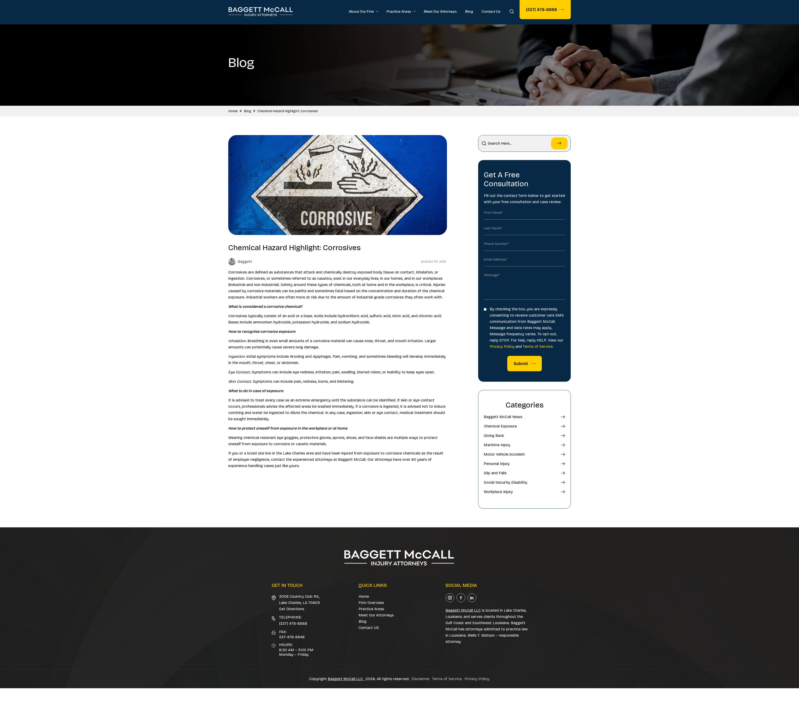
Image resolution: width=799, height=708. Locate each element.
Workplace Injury (498, 491)
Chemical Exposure (500, 426)
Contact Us (490, 11)
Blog (469, 11)
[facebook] (461, 597)
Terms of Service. (447, 679)
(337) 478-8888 (541, 9)
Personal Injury (497, 463)
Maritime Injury (497, 445)
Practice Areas (399, 11)
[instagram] (449, 597)
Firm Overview (371, 602)
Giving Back (494, 435)
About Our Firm (361, 11)
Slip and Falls (495, 473)
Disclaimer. (420, 679)
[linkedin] (472, 597)
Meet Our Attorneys (440, 11)
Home (233, 111)
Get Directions (291, 609)
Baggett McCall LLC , (346, 679)
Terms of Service (538, 346)
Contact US (369, 627)
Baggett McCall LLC (463, 610)
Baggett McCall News (503, 417)
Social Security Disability (505, 482)
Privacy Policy (502, 346)
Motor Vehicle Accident (504, 454)
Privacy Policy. (477, 679)
